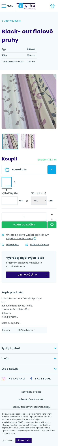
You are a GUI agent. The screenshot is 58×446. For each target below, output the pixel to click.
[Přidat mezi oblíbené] (51, 224)
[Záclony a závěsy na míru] (28, 6)
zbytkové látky (28, 274)
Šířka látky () (38, 193)
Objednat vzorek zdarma (19, 238)
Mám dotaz (12, 244)
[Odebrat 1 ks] (52, 219)
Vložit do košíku (24, 224)
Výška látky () (10, 193)
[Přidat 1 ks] (52, 215)
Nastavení (8, 440)
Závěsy (12, 21)
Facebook (43, 378)
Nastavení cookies (31, 391)
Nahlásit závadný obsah (31, 399)
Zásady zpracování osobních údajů (31, 406)
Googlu (5, 425)
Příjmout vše (23, 440)
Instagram (16, 378)
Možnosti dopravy (39, 244)
